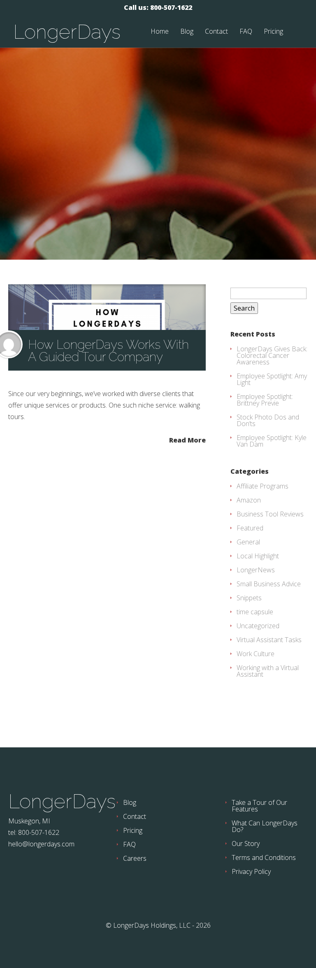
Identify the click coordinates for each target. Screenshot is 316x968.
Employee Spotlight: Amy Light (272, 379)
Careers (134, 858)
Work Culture (255, 653)
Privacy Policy (251, 871)
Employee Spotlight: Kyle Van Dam (272, 441)
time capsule (255, 611)
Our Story (246, 843)
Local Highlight (258, 555)
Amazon (249, 500)
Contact (216, 32)
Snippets (249, 597)
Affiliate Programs (262, 486)
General (248, 541)
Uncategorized (258, 625)
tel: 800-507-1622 (33, 832)
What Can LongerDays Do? (264, 826)
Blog (186, 32)
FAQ (245, 32)
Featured (250, 527)
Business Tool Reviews (270, 514)
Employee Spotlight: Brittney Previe (265, 400)
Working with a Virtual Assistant (268, 671)
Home (160, 32)
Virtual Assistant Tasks (269, 639)
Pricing (273, 32)
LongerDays (67, 31)
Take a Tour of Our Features (259, 806)
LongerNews (256, 569)
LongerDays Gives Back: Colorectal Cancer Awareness (272, 355)
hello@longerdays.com (41, 843)
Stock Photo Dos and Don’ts (268, 420)
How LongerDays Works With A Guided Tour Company (108, 350)
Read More (187, 439)
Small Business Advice (269, 583)
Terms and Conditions (264, 857)
